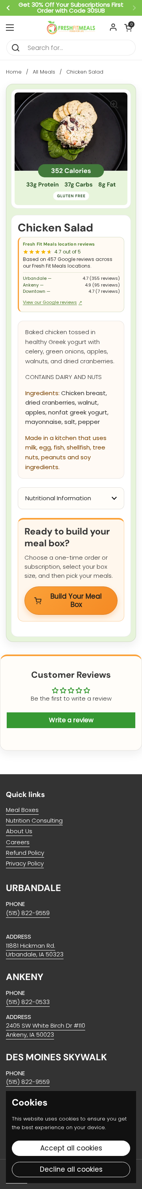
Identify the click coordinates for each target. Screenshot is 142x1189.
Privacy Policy (25, 863)
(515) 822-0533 (28, 1002)
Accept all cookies (71, 1148)
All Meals (44, 71)
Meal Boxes (22, 810)
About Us (19, 831)
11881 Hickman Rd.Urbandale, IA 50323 (35, 949)
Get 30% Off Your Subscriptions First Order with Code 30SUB (71, 8)
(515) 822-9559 (28, 913)
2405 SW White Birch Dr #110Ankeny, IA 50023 (45, 1029)
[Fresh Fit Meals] (71, 27)
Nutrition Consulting (34, 820)
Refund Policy (25, 853)
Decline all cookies (71, 1169)
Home (14, 71)
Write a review (71, 720)
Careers (18, 842)
